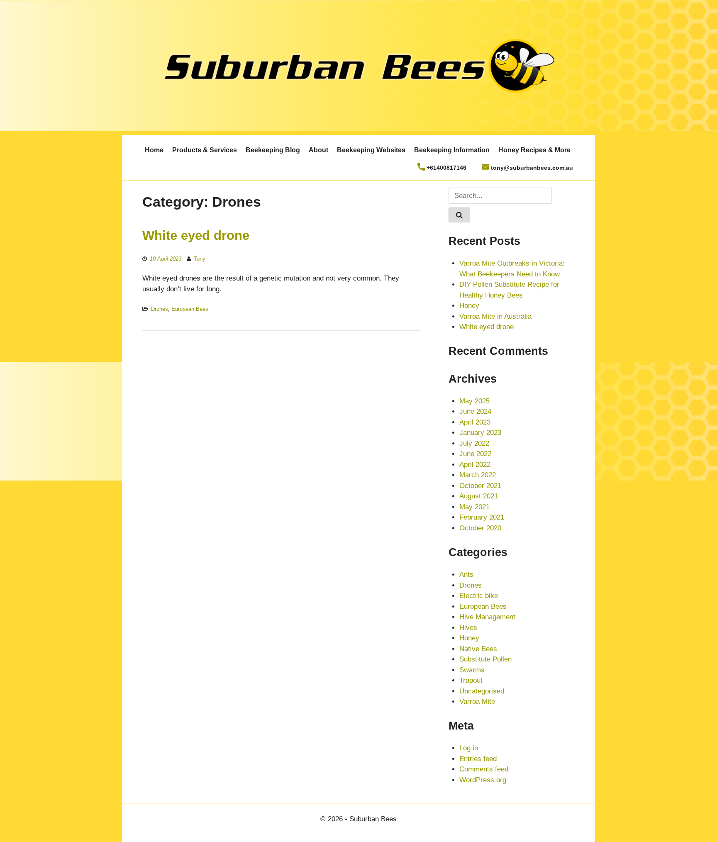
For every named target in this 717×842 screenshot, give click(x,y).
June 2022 (475, 454)
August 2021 (478, 496)
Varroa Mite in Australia (495, 316)
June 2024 (475, 411)
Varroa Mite (477, 701)
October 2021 (480, 486)
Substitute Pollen (485, 659)
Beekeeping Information (452, 150)
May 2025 (474, 401)
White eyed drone (195, 235)
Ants (466, 574)
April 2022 (474, 465)
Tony (199, 259)
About (318, 150)
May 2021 (474, 507)
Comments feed (483, 769)
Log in (468, 748)
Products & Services (204, 150)
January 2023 (480, 433)
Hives (468, 628)
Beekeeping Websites (371, 150)
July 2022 (474, 443)
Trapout (471, 680)
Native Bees (478, 649)
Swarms (472, 670)
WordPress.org (482, 780)
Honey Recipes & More (534, 150)
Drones (159, 309)
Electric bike (478, 596)
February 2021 (481, 517)
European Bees (189, 309)
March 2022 (477, 475)
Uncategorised (481, 691)
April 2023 (474, 422)
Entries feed (478, 759)
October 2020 (480, 528)
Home (154, 150)
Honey (469, 306)
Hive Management (487, 617)
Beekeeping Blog (273, 150)
